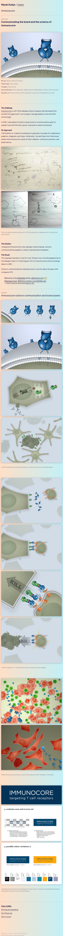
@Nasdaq (21, 278)
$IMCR (20, 281)
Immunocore (6, 111)
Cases (20, 4)
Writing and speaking (9, 909)
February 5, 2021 (30, 283)
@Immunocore (37, 278)
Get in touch (6, 916)
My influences (6, 913)
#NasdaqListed (10, 281)
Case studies (6, 906)
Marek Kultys (8, 4)
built (15, 933)
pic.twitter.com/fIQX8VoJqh (34, 281)
